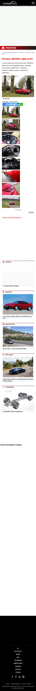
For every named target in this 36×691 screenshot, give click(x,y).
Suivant (31, 212)
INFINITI (28, 52)
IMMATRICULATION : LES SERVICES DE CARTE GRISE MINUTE (18, 380)
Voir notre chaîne (11, 286)
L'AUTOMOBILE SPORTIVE (10, 52)
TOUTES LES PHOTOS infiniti (11, 217)
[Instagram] (16, 676)
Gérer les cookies (26, 684)
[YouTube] (20, 676)
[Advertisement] (18, 26)
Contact (7, 684)
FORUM (18, 672)
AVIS (18, 657)
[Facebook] (12, 676)
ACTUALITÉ (18, 651)
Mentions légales (15, 684)
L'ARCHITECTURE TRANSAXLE (13, 411)
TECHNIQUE (18, 660)
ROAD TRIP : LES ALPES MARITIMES (14, 348)
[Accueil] (18, 648)
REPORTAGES (18, 663)
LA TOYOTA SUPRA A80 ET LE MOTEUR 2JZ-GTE (17, 317)
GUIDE (18, 654)
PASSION (18, 666)
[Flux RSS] (23, 676)
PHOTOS (21, 52)
